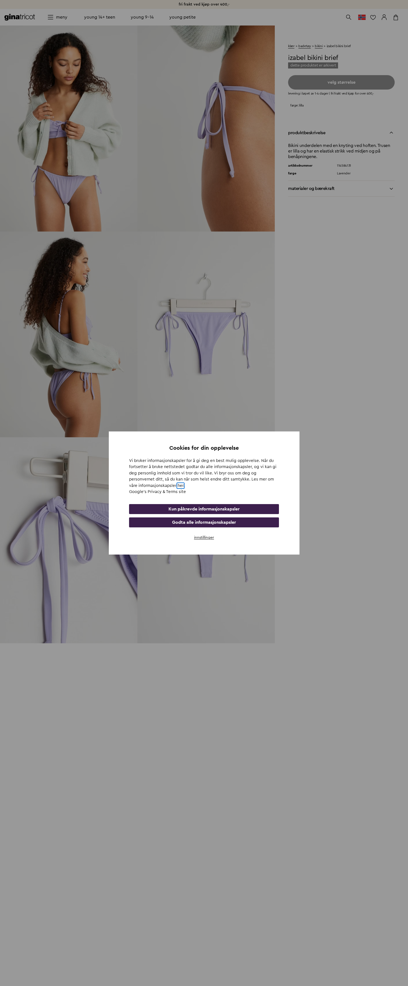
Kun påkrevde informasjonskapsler (204, 509)
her (180, 486)
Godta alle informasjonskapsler (204, 522)
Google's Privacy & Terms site (157, 492)
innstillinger (204, 538)
